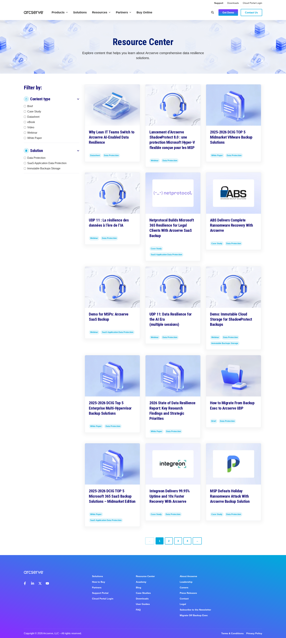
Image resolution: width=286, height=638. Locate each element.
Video (30, 127)
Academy (141, 582)
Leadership (186, 582)
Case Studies (143, 593)
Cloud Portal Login (252, 3)
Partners (122, 12)
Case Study (34, 111)
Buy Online (144, 12)
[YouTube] (47, 583)
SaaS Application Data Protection (47, 163)
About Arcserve (188, 576)
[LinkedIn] (32, 583)
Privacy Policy (254, 633)
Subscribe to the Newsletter (195, 609)
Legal (183, 604)
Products (58, 12)
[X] (40, 583)
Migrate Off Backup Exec (194, 615)
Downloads (233, 3)
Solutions (80, 12)
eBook (31, 122)
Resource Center (145, 576)
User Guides (143, 604)
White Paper (34, 138)
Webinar (32, 132)
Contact (184, 598)
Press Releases (188, 593)
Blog (138, 587)
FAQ (138, 609)
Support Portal (100, 593)
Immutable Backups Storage (43, 168)
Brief (30, 106)
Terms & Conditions (232, 633)
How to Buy (98, 582)
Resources (99, 12)
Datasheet (33, 116)
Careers (184, 587)
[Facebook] (25, 583)
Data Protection (36, 157)
